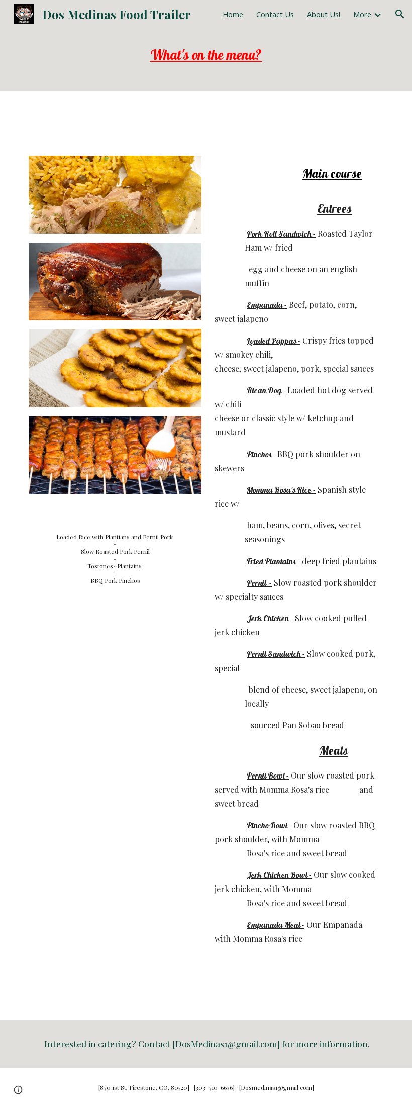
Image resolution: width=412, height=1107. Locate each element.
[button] (400, 14)
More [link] (362, 14)
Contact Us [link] (275, 14)
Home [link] (233, 14)
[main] (206, 59)
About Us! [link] (323, 14)
